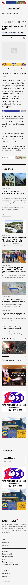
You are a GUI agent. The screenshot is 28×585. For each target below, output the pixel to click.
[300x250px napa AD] (14, 427)
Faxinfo (4, 559)
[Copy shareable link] (17, 38)
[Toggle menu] (2, 8)
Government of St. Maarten (10, 565)
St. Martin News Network (10, 22)
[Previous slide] (23, 338)
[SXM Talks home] (14, 8)
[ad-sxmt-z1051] (14, 401)
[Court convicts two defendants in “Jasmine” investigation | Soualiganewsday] (14, 179)
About (3, 540)
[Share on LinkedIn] (25, 38)
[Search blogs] (24, 8)
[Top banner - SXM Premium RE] (14, 2)
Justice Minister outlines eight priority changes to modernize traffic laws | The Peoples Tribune (13, 328)
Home (3, 22)
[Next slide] (25, 338)
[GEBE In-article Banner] (14, 111)
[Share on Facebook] (20, 38)
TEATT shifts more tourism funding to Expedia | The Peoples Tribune (14, 300)
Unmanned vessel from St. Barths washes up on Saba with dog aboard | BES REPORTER (13, 314)
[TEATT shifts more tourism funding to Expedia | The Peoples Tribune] (14, 288)
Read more (7, 214)
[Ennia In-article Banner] (14, 157)
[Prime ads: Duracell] (14, 375)
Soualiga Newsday (18, 13)
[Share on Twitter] (22, 38)
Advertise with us (7, 542)
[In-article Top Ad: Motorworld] (14, 64)
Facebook (4, 571)
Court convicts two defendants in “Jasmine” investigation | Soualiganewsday (14, 192)
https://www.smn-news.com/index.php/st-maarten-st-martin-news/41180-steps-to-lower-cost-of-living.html (14, 148)
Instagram (5, 574)
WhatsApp (5, 576)
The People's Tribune (8, 562)
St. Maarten (5, 545)
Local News (20, 32)
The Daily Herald (7, 13)
